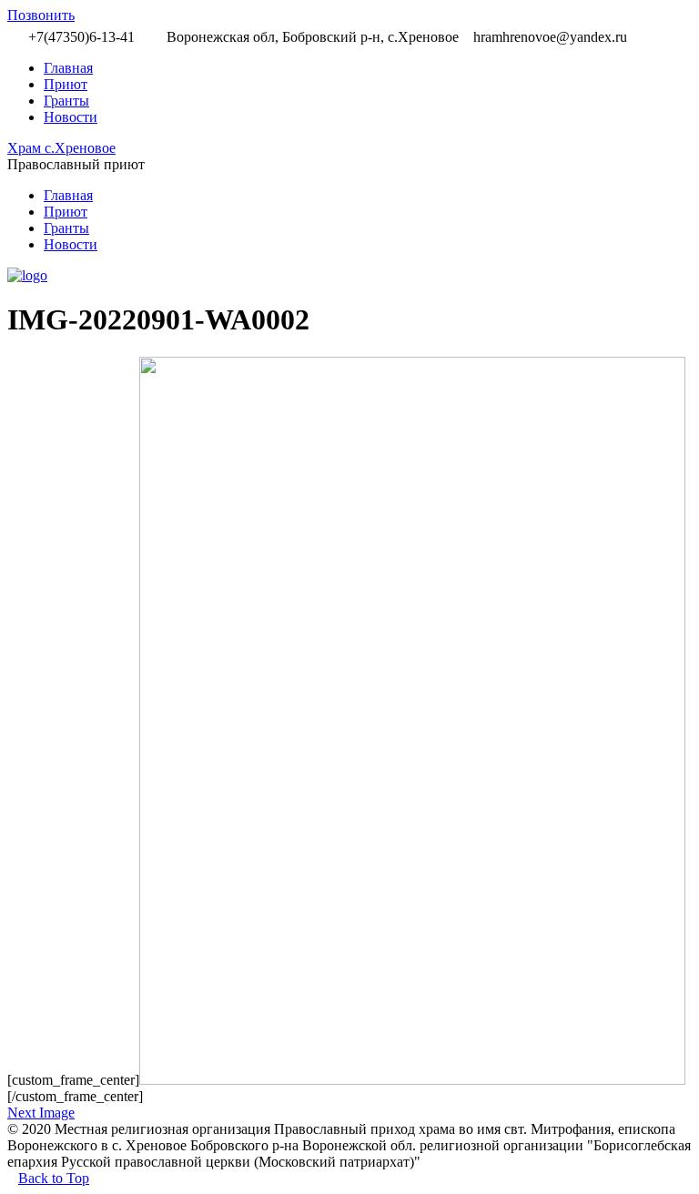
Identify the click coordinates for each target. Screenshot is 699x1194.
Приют (65, 84)
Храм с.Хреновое (61, 148)
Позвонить (41, 15)
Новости (70, 117)
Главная (68, 68)
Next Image (41, 1112)
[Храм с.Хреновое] (27, 275)
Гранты (66, 100)
